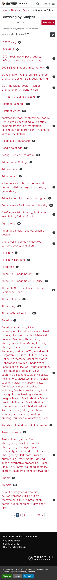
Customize (28, 576)
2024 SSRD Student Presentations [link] (23, 67)
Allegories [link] (8, 266)
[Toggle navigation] (53, 3)
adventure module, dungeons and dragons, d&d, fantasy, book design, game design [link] (24, 187)
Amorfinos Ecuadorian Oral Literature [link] (25, 425)
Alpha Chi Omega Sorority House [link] (22, 281)
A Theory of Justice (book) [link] (18, 96)
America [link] (7, 320)
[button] (19, 3)
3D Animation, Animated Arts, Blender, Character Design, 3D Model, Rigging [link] (25, 76)
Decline (17, 576)
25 (39, 515)
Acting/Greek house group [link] (18, 155)
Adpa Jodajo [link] (9, 176)
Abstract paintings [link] (13, 103)
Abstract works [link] (11, 110)
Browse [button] (50, 22)
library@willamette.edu (14, 547)
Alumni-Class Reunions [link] (16, 313)
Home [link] (5, 10)
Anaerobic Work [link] (11, 432)
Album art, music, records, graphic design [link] (23, 232)
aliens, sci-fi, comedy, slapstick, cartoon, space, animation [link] (21, 243)
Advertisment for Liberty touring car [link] (24, 198)
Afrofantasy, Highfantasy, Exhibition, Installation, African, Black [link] (24, 214)
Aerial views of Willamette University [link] (24, 205)
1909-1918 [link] (8, 49)
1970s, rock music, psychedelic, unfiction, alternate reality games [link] (22, 58)
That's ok (7, 576)
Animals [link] (6, 485)
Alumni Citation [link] (11, 299)
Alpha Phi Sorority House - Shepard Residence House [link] (24, 290)
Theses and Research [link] (21, 10)
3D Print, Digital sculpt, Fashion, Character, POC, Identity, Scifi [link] (21, 87)
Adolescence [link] (10, 169)
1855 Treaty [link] (9, 42)
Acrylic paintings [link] (12, 147)
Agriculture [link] (8, 223)
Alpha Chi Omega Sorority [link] (18, 273)
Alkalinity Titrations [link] (13, 259)
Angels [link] (6, 477)
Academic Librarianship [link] (16, 140)
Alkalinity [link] (7, 252)
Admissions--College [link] (15, 162)
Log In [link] (46, 3)
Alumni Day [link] (9, 306)
